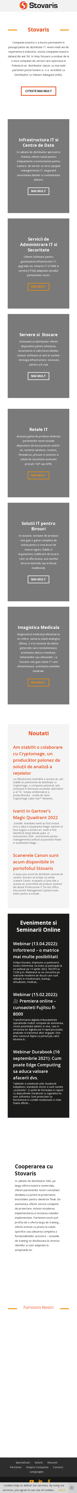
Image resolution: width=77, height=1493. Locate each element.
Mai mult (38, 191)
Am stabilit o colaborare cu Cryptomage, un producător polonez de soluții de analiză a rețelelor (38, 760)
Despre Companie (37, 1467)
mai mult (38, 376)
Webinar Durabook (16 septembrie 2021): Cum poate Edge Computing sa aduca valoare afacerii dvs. (37, 1065)
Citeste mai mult (38, 91)
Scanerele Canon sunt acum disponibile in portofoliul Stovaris (36, 861)
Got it (62, 1490)
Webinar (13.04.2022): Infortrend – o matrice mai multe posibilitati (36, 950)
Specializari (23, 1462)
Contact (58, 1467)
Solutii (39, 1462)
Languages (36, 1471)
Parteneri (16, 1467)
